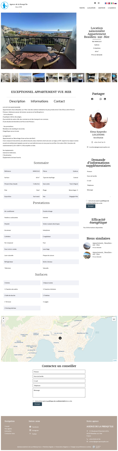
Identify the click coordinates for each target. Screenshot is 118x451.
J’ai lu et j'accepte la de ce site (53, 401)
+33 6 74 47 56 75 (99, 142)
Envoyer (90, 206)
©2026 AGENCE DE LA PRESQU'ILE (29, 447)
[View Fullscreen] (3, 325)
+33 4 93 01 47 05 (94, 439)
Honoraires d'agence (61, 447)
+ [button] (3, 318)
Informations (39, 101)
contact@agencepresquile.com (99, 441)
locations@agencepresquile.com (99, 147)
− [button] (3, 321)
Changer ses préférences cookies (80, 447)
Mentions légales (48, 447)
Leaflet (115, 360)
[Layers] (114, 319)
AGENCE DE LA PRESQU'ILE (100, 426)
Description (17, 101)
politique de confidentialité (56, 401)
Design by (98, 446)
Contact (59, 101)
